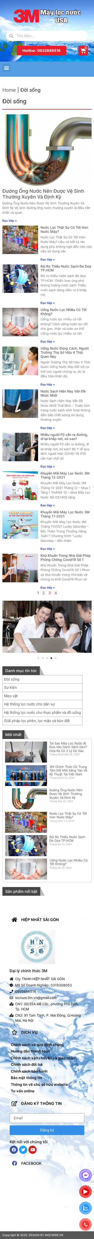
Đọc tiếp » (9, 220)
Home (9, 90)
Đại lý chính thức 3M (28, 970)
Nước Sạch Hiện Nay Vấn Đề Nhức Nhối (63, 393)
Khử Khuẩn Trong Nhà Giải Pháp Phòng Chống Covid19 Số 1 (65, 557)
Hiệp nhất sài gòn (40, 919)
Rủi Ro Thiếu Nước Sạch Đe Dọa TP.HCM (65, 268)
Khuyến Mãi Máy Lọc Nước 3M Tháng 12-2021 (65, 475)
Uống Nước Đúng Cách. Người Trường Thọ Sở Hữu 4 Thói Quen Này (64, 352)
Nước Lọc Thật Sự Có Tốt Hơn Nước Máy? (64, 229)
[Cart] (83, 50)
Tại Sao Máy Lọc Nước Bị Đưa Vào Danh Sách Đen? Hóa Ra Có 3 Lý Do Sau (68, 747)
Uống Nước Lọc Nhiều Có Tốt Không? (63, 312)
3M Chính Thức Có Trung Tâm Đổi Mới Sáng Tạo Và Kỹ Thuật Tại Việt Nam (68, 770)
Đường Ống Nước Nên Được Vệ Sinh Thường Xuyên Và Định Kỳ (43, 194)
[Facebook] (14, 1150)
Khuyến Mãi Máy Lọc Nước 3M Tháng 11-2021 (65, 514)
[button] (41, 50)
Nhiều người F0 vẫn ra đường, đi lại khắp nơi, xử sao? (64, 437)
